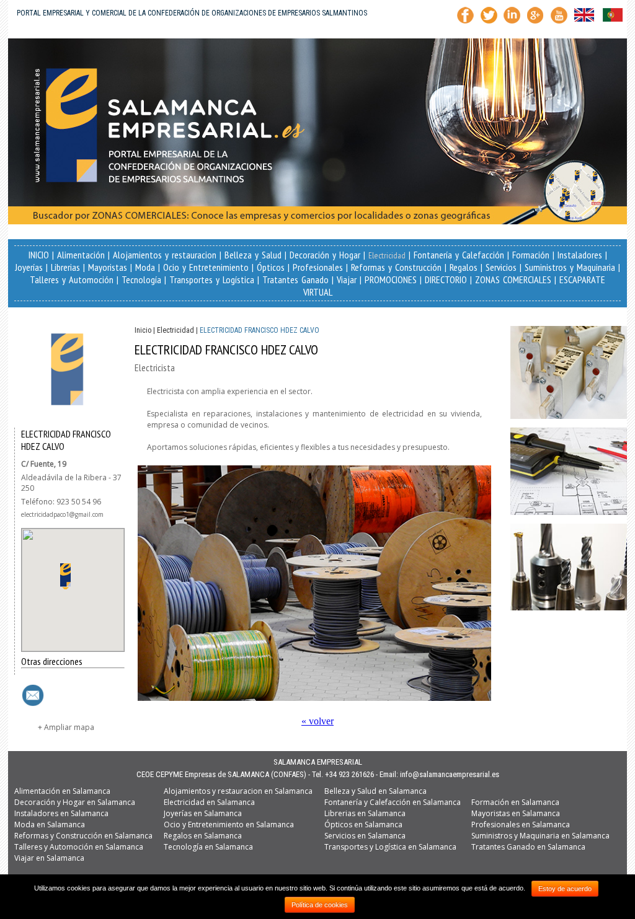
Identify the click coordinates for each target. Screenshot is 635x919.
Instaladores (579, 254)
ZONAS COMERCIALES (513, 279)
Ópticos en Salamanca (363, 824)
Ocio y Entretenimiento (206, 267)
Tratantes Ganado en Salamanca (528, 847)
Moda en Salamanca (49, 824)
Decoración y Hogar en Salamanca (74, 802)
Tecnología (141, 279)
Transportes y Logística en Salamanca (390, 847)
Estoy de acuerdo (565, 888)
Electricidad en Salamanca (209, 802)
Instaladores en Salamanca (61, 813)
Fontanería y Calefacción (459, 254)
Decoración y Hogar (325, 254)
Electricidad (387, 255)
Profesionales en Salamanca (520, 824)
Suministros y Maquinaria (570, 267)
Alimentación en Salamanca (62, 791)
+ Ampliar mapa (66, 727)
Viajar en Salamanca (49, 858)
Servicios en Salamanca (365, 835)
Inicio (143, 330)
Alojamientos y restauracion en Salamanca (238, 791)
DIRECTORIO (446, 279)
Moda (145, 267)
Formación (530, 254)
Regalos (463, 267)
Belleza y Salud (253, 254)
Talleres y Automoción (71, 279)
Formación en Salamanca (515, 802)
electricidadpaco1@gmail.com (62, 514)
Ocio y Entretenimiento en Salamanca (229, 824)
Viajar (347, 279)
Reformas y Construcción (396, 267)
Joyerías (29, 267)
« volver (317, 721)
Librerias (65, 267)
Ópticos (271, 267)
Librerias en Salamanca (365, 813)
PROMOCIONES (391, 279)
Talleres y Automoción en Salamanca (78, 847)
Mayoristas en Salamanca (515, 813)
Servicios (501, 267)
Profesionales (318, 267)
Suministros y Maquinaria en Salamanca (540, 835)
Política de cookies (319, 904)
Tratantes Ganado (295, 279)
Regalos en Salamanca (203, 835)
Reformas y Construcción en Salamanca (83, 835)
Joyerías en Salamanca (203, 813)
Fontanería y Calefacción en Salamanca (392, 802)
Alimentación (81, 254)
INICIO (39, 254)
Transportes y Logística (211, 279)
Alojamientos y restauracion (164, 254)
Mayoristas (107, 267)
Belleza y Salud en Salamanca (375, 791)
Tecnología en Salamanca (208, 847)
